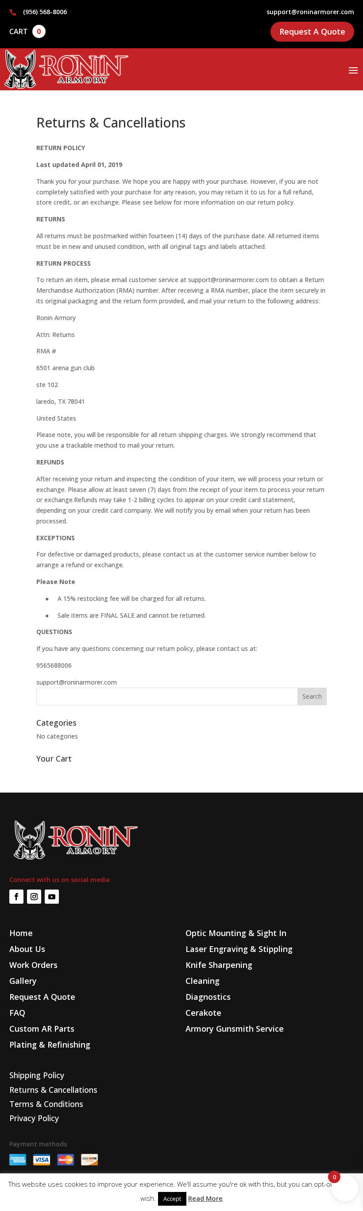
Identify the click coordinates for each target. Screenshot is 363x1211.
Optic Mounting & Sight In (235, 933)
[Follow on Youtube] (52, 897)
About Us (27, 949)
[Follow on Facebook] (16, 897)
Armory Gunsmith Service (234, 1028)
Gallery (23, 980)
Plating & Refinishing (49, 1044)
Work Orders (33, 965)
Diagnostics (208, 996)
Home (21, 933)
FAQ (17, 1012)
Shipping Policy (36, 1075)
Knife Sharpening (218, 965)
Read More (205, 1198)
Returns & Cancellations (53, 1089)
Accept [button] (172, 1199)
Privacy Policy (34, 1118)
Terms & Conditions (46, 1104)
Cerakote (203, 1012)
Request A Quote (312, 31)
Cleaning (202, 980)
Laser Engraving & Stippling (239, 949)
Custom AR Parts (41, 1028)
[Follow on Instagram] (34, 897)
